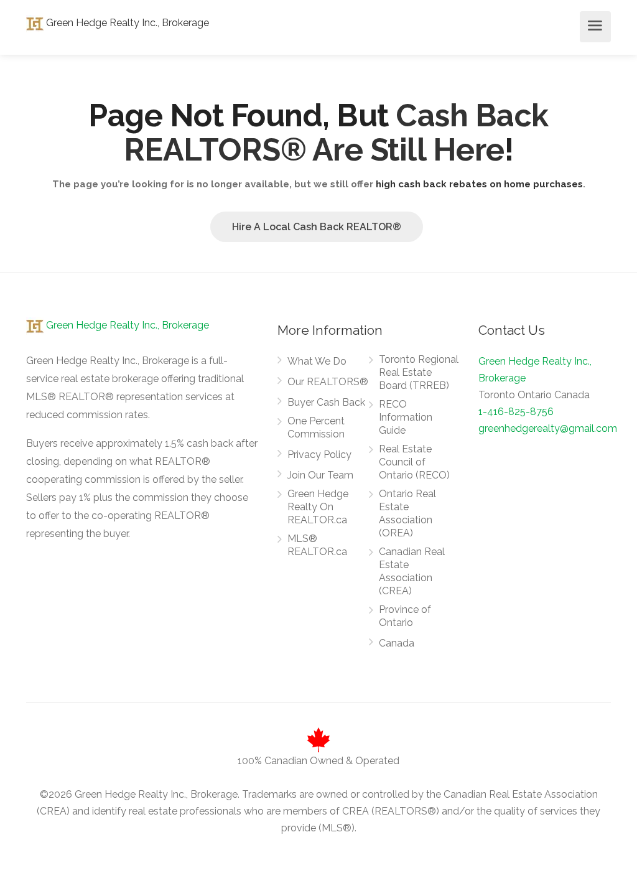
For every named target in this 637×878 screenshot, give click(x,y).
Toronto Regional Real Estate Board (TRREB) (418, 372)
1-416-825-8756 (516, 412)
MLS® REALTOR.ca (317, 545)
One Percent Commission (316, 427)
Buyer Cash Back (326, 402)
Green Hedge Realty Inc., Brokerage (126, 23)
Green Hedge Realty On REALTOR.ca (317, 507)
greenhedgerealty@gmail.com (547, 428)
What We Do (316, 361)
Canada (396, 643)
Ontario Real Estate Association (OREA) (407, 513)
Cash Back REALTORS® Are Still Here (336, 132)
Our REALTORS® (327, 382)
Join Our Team (320, 475)
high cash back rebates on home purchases (479, 184)
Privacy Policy (319, 454)
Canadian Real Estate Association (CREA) (412, 571)
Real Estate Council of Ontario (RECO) (414, 462)
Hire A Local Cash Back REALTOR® (316, 227)
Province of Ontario (405, 616)
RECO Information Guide (405, 417)
